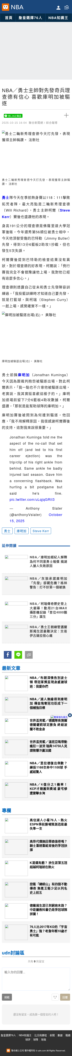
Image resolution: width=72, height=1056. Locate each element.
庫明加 (21, 531)
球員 (43, 1039)
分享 (6, 654)
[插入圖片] (55, 997)
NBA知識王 (58, 17)
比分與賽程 (40, 1035)
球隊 (35, 1039)
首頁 (9, 17)
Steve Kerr (41, 531)
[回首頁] (16, 7)
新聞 (52, 1035)
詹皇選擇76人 (30, 17)
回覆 (65, 997)
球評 (27, 1039)
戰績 (67, 1035)
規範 (7, 997)
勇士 (7, 531)
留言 (27, 654)
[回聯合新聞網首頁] (5, 7)
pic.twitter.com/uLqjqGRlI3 (32, 499)
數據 (60, 1035)
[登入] (58, 7)
